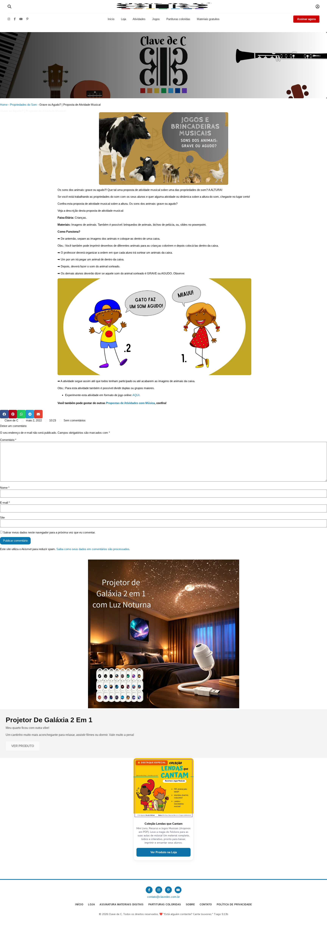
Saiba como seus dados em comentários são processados (92, 549)
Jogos (156, 19)
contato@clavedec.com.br (163, 896)
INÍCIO (79, 904)
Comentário (8, 439)
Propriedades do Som (23, 104)
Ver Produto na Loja (163, 852)
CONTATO (206, 904)
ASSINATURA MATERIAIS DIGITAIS (122, 904)
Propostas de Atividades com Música (130, 403)
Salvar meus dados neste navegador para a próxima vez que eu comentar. (49, 532)
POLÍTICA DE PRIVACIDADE (234, 904)
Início (111, 19)
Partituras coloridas (178, 19)
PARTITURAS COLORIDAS (164, 904)
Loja (123, 19)
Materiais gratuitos (208, 19)
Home (4, 104)
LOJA (91, 904)
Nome (4, 487)
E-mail (5, 502)
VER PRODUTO (22, 746)
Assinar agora (306, 19)
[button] (4, 414)
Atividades (139, 19)
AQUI (135, 395)
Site (2, 517)
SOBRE (190, 904)
